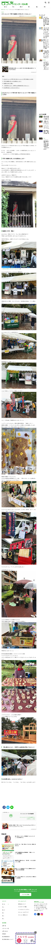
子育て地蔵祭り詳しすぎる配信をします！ (13, 81)
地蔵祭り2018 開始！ (8, 83)
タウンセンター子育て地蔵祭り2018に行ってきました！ (19, 9)
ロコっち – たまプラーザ (23, 912)
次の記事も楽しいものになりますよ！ (12, 87)
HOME (4, 9)
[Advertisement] (19, 795)
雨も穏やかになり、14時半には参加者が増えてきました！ (16, 85)
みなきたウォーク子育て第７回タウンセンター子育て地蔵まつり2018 (18, 79)
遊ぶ (37, 6)
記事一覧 (4, 925)
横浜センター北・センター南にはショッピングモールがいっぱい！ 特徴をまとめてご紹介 (46, 44)
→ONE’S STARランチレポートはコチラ (10, 268)
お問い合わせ (5, 931)
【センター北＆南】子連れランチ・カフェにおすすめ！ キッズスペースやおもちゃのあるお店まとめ (46, 32)
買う (29, 6)
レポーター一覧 (5, 928)
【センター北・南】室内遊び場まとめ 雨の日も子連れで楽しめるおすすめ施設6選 (46, 21)
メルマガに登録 (25, 894)
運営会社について (22, 904)
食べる (5, 6)
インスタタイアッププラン (23, 909)
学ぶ (13, 6)
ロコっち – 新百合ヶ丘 (22, 914)
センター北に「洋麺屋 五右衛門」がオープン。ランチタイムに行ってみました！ (46, 54)
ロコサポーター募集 (22, 906)
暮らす (21, 6)
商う (45, 6)
